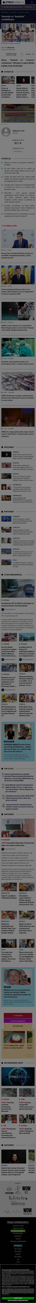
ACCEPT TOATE (18, 1298)
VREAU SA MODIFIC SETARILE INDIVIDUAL (18, 1300)
